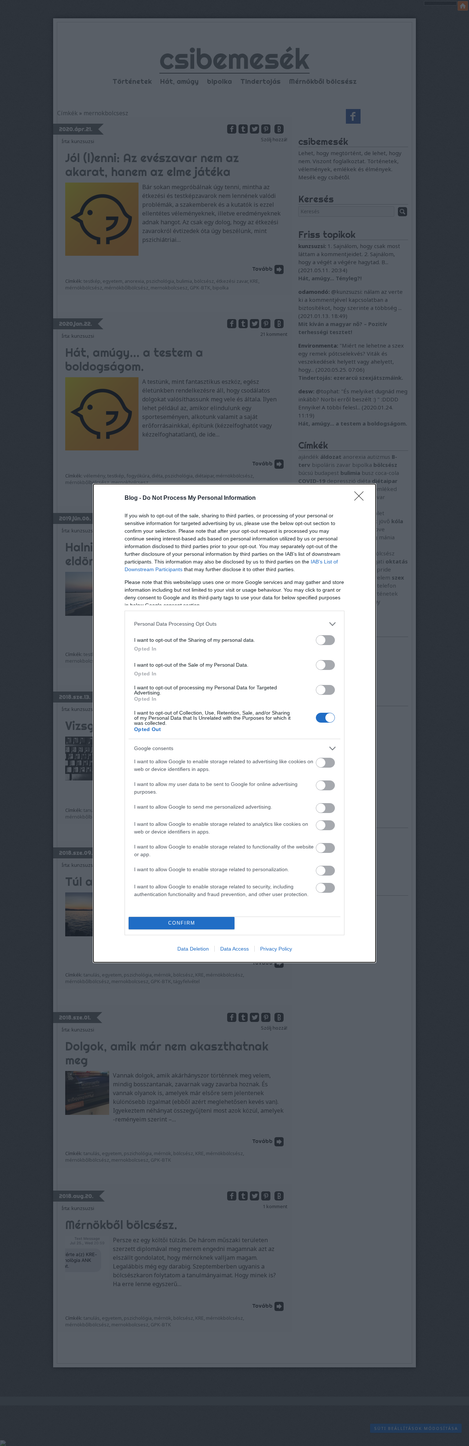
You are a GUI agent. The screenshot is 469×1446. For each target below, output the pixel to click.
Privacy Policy (276, 949)
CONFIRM (181, 923)
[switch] (325, 640)
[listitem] (234, 624)
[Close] (361, 498)
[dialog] (234, 723)
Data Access (234, 949)
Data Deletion (193, 949)
